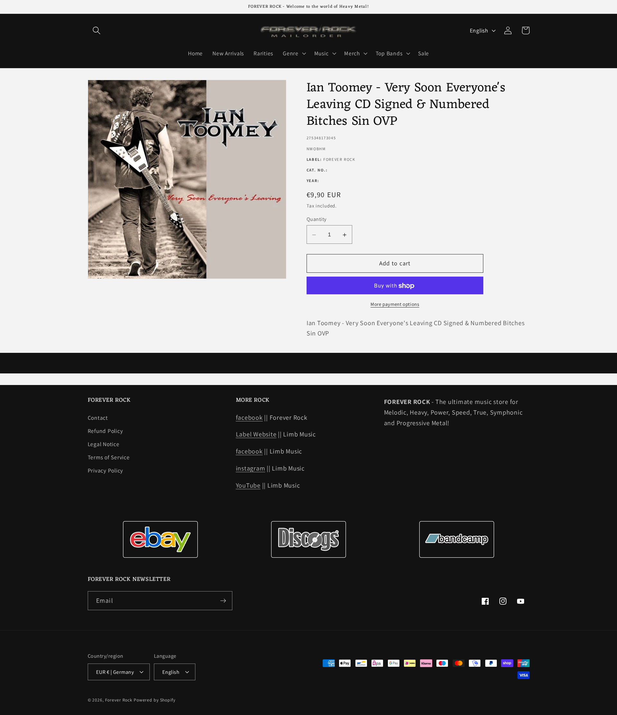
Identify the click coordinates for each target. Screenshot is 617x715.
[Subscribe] (223, 600)
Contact (98, 417)
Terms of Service (109, 457)
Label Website (256, 434)
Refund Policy (105, 431)
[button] (96, 30)
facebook (249, 417)
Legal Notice (104, 444)
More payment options (395, 304)
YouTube (248, 485)
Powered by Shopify (154, 700)
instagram (250, 468)
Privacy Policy (105, 470)
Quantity (316, 219)
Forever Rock (119, 700)
